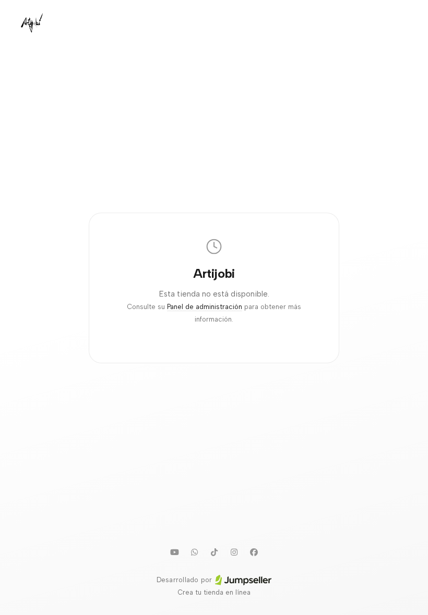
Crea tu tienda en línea (214, 592)
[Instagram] (233, 552)
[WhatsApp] (194, 552)
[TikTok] (214, 552)
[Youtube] (174, 552)
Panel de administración (204, 307)
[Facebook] (253, 552)
